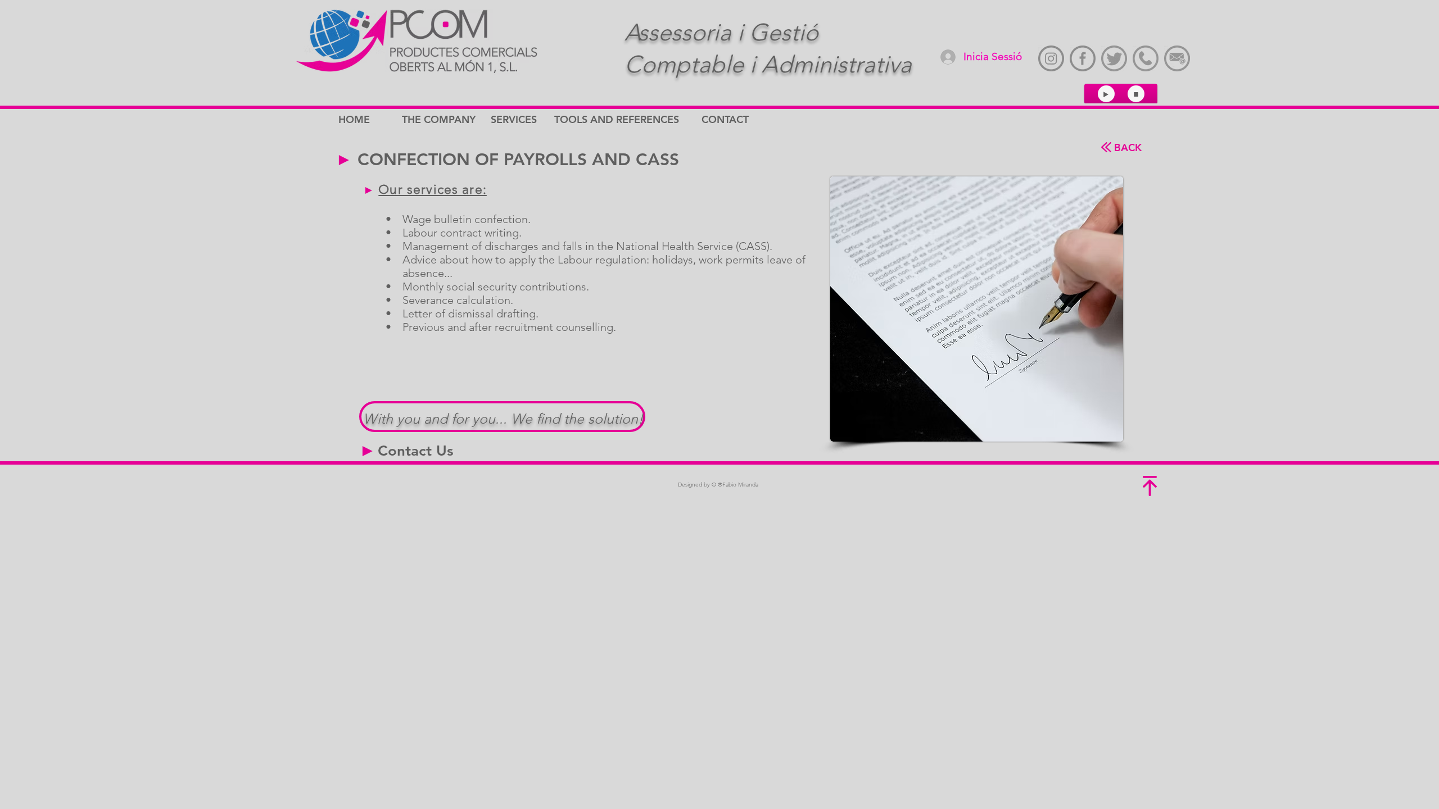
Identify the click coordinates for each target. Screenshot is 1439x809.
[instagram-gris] (1051, 58)
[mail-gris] (1177, 58)
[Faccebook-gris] (1083, 58)
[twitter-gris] (1114, 58)
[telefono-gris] (1146, 58)
